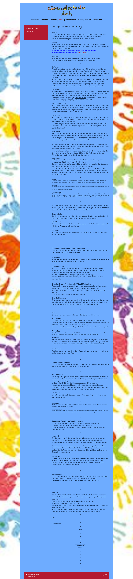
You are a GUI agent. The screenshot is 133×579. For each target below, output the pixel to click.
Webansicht (104, 575)
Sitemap (37, 574)
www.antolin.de (83, 53)
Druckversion (30, 574)
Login (106, 574)
